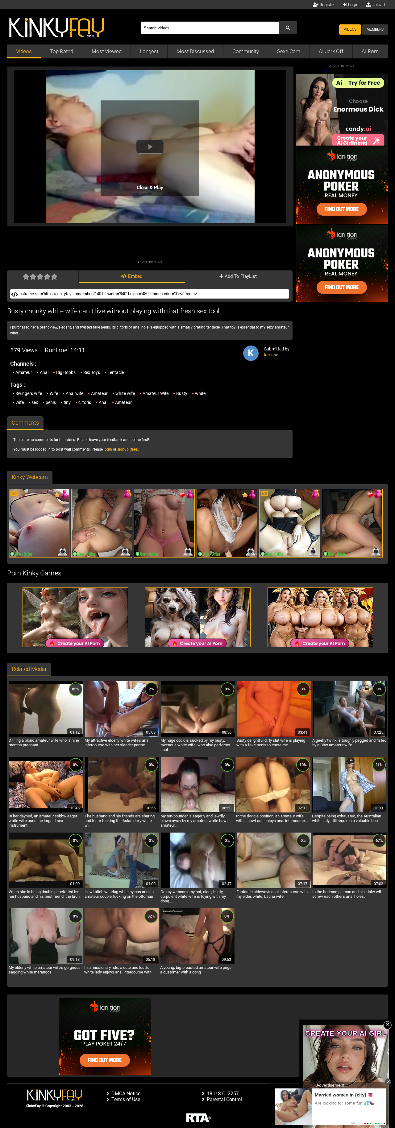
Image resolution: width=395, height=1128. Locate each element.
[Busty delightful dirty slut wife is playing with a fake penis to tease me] (273, 736)
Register (326, 4)
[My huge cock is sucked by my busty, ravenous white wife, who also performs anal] (197, 736)
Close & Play (150, 187)
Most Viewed (107, 51)
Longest (149, 51)
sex (34, 402)
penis (51, 402)
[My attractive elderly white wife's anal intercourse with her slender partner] (122, 736)
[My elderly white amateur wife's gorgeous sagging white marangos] (46, 963)
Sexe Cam (288, 51)
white (200, 393)
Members (375, 29)
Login (353, 4)
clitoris (84, 402)
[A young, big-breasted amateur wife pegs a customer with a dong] (197, 963)
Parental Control (224, 1099)
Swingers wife (28, 393)
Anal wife (74, 393)
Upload (378, 4)
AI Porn (370, 51)
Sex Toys (91, 372)
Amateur (23, 372)
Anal (44, 372)
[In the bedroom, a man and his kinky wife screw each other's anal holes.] (349, 887)
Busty (181, 393)
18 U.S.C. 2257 (223, 1093)
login (108, 449)
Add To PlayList (240, 276)
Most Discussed (195, 51)
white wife (125, 393)
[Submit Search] (288, 27)
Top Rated (61, 51)
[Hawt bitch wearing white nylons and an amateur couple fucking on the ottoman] (122, 887)
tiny (67, 402)
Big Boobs (66, 372)
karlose (271, 354)
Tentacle (116, 372)
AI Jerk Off (331, 51)
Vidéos (24, 51)
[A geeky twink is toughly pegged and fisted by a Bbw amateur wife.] (349, 736)
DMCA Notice (125, 1093)
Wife (54, 393)
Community (245, 51)
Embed (134, 276)
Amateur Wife (155, 393)
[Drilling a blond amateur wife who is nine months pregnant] (46, 736)
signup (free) (127, 449)
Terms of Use (125, 1099)
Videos (350, 29)
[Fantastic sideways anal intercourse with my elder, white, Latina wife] (273, 887)
